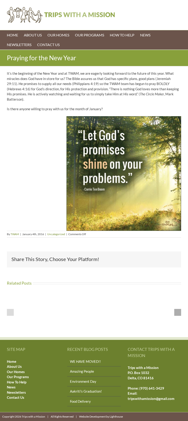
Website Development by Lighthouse (101, 416)
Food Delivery (80, 401)
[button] (10, 312)
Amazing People (82, 371)
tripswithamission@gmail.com (151, 398)
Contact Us (15, 397)
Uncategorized (56, 234)
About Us (14, 366)
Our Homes (16, 372)
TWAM (15, 234)
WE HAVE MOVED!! (85, 361)
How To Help (16, 382)
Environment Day (83, 381)
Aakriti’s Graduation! (86, 391)
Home (11, 361)
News (11, 387)
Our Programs (18, 377)
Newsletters (16, 392)
